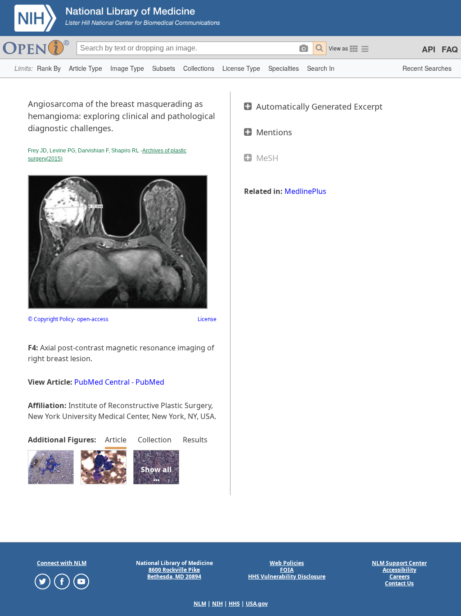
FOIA (287, 570)
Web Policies (287, 563)
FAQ (450, 49)
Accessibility (399, 570)
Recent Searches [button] (427, 68)
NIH (217, 603)
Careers (399, 576)
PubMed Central (102, 382)
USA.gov (257, 603)
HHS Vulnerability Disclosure (286, 576)
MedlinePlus (305, 191)
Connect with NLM (61, 563)
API (428, 49)
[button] (49, 68)
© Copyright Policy (51, 319)
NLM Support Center (399, 563)
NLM (200, 603)
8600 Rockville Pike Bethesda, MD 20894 (174, 573)
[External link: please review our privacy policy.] (42, 581)
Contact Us (399, 583)
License (207, 319)
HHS (234, 603)
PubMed (150, 382)
